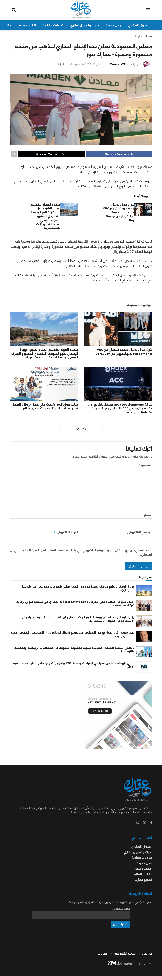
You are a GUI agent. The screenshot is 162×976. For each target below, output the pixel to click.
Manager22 (118, 64)
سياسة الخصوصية (125, 953)
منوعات (137, 36)
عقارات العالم (143, 874)
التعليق (145, 465)
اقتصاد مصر (27, 25)
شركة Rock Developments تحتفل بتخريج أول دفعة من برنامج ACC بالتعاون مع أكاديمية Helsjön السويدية (120, 408)
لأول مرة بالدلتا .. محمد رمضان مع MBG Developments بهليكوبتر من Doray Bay (118, 212)
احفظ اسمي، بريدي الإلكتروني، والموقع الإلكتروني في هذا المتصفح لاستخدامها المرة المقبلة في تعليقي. (83, 552)
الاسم (146, 514)
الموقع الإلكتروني (139, 532)
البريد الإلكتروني (66, 532)
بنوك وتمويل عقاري (84, 25)
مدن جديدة (113, 25)
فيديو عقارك (143, 880)
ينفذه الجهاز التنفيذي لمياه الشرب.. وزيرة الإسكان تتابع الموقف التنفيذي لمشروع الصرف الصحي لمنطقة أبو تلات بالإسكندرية (44, 216)
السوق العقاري (138, 25)
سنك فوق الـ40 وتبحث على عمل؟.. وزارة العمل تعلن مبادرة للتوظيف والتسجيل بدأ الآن (45, 406)
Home (148, 36)
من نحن (147, 953)
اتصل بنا (102, 953)
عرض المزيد (81, 428)
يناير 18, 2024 (93, 64)
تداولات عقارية (53, 25)
